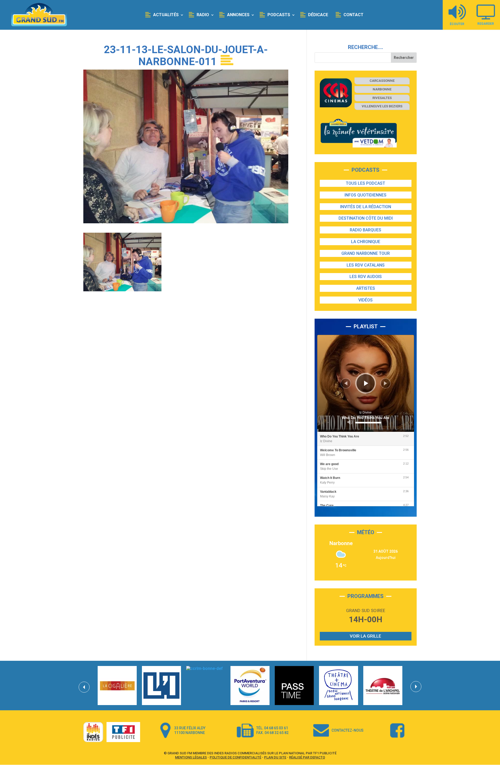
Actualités (166, 14)
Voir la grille (365, 636)
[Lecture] (366, 383)
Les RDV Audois (365, 276)
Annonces (238, 14)
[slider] (368, 422)
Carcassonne (382, 81)
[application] (365, 383)
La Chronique (365, 241)
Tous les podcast (365, 183)
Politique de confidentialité (235, 757)
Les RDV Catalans (366, 265)
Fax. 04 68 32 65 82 (272, 733)
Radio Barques (365, 229)
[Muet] (350, 422)
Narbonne (382, 89)
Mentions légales (191, 757)
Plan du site (275, 757)
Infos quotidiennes (365, 195)
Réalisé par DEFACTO (307, 757)
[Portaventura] (250, 685)
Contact (353, 14)
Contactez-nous (348, 730)
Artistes (365, 288)
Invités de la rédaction (365, 206)
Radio (203, 14)
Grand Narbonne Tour (365, 253)
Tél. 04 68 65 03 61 (272, 728)
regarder (485, 23)
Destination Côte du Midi (366, 218)
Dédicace (318, 14)
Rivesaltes (382, 98)
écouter (457, 24)
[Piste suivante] (385, 383)
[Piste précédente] (345, 383)
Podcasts (278, 14)
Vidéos (365, 300)
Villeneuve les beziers (382, 106)
